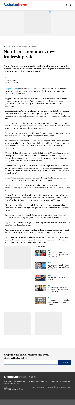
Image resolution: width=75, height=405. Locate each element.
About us (6, 383)
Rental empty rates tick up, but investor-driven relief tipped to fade (58, 290)
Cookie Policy (40, 381)
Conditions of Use (65, 381)
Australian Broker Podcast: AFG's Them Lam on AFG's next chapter (58, 267)
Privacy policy (31, 381)
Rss (18, 383)
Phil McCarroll (11, 80)
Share (17, 83)
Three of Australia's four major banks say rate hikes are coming (58, 255)
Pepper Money (11, 89)
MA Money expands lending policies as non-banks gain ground (59, 302)
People (11, 381)
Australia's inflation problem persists (59, 278)
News (8, 46)
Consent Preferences (52, 381)
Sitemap (13, 383)
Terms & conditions (19, 381)
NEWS (49, 250)
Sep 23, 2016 (9, 83)
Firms (5, 381)
